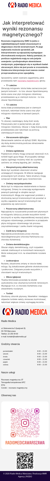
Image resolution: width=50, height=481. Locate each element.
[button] (25, 13)
